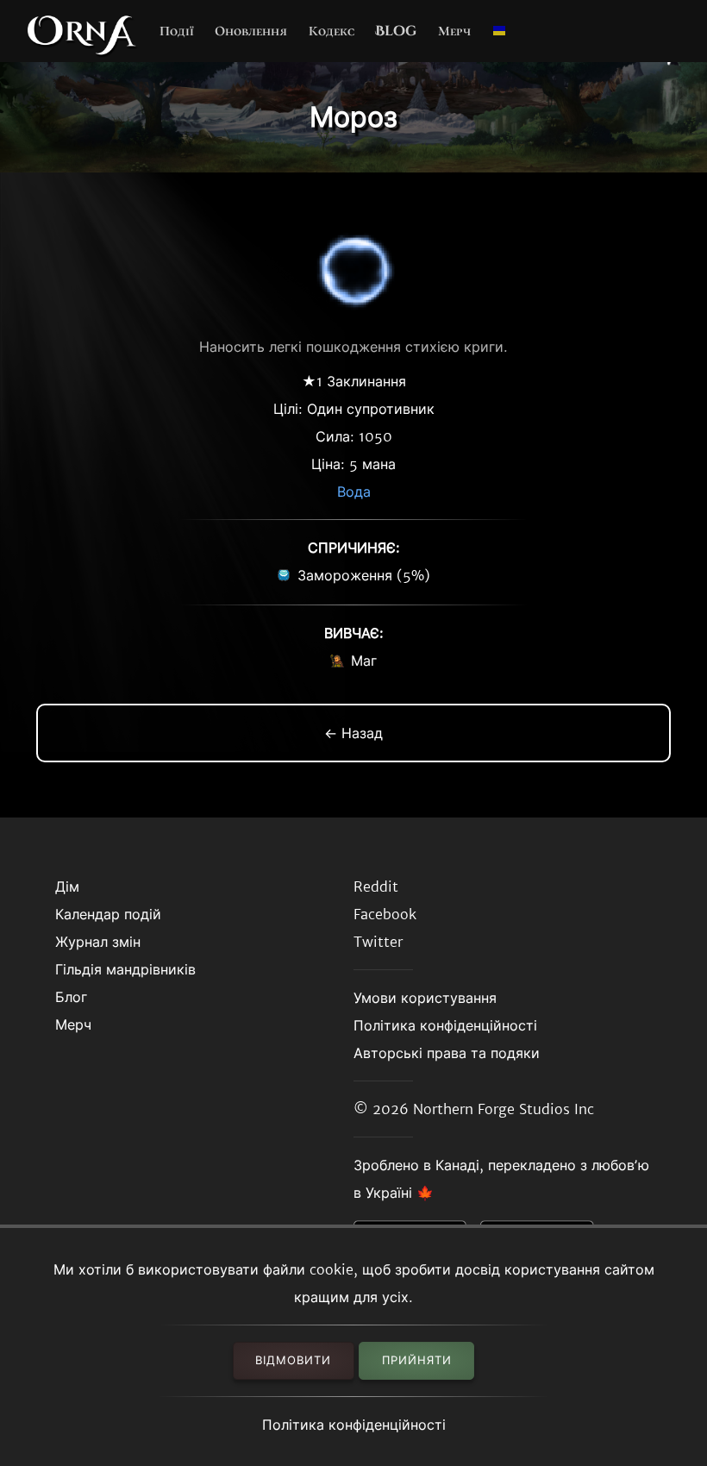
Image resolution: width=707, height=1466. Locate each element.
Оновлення (251, 31)
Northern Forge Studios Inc (503, 1109)
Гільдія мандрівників (125, 969)
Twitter (378, 941)
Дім (67, 886)
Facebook (385, 914)
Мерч (454, 31)
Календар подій (108, 914)
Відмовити (293, 1360)
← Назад (353, 733)
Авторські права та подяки (447, 1053)
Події (177, 31)
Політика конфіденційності (354, 1424)
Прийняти (417, 1360)
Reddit (376, 886)
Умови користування (425, 997)
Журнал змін (98, 941)
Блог (71, 997)
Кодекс (331, 31)
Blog (395, 31)
